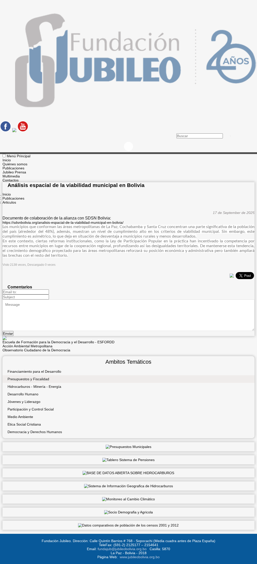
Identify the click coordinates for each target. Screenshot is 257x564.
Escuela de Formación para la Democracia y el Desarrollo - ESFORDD (58, 342)
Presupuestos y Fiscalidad (28, 379)
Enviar (8, 333)
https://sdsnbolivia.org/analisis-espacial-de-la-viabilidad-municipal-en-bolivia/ (63, 222)
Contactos (11, 180)
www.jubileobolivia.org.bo (140, 557)
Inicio (7, 160)
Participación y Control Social (31, 409)
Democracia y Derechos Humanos (35, 432)
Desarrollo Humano (23, 394)
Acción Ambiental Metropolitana (27, 346)
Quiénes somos (15, 164)
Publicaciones (13, 168)
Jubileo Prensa (14, 172)
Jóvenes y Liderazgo (24, 402)
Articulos (9, 202)
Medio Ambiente (20, 417)
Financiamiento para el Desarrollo (34, 371)
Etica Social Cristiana (24, 424)
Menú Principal (18, 156)
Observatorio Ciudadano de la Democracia (36, 350)
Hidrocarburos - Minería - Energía (34, 387)
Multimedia (11, 176)
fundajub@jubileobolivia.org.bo (122, 549)
